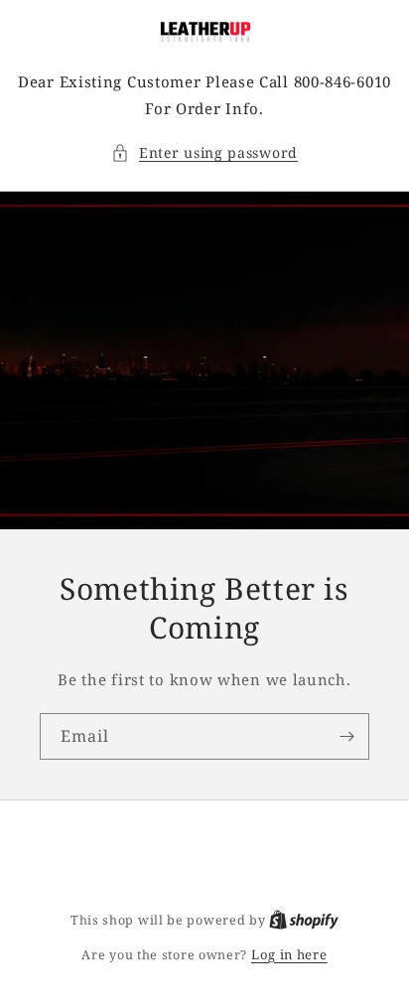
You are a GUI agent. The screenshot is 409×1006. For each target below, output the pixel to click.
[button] (204, 152)
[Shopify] (304, 920)
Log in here (289, 954)
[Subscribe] (346, 736)
